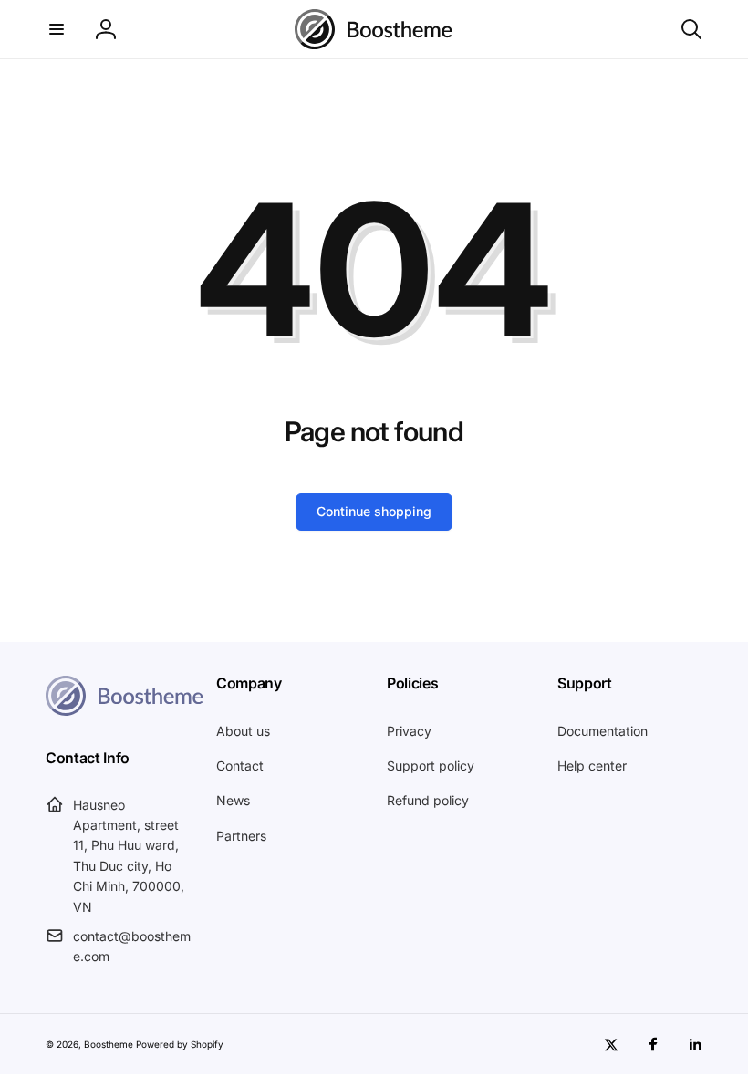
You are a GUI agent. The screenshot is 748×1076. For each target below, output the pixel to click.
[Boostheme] (374, 29)
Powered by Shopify (179, 1044)
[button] (56, 29)
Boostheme (108, 1044)
